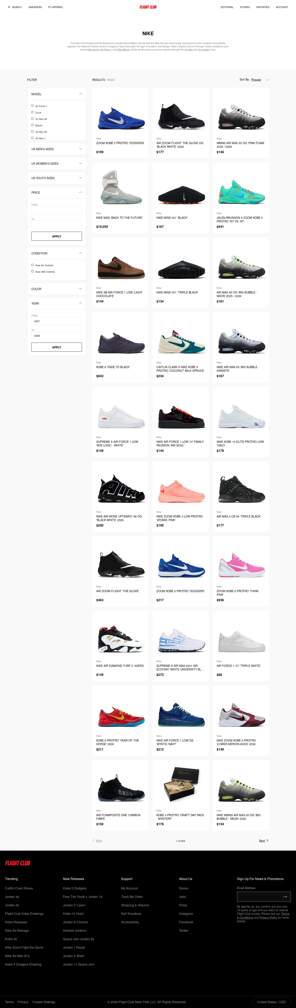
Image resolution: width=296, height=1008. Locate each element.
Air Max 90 (41, 119)
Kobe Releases (16, 922)
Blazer (38, 125)
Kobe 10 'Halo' (73, 913)
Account (282, 7)
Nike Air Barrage (17, 930)
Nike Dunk (93, 49)
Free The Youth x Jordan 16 (82, 896)
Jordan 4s (12, 896)
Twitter (183, 930)
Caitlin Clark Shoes (19, 888)
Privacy (23, 1002)
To (32, 219)
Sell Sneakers (131, 913)
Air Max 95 (41, 131)
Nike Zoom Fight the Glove (24, 947)
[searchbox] (17, 7)
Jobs (182, 896)
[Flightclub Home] (18, 864)
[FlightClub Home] (148, 7)
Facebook (186, 922)
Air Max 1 (40, 138)
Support (126, 878)
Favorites (262, 7)
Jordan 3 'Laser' (74, 905)
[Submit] (285, 897)
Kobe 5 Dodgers (74, 888)
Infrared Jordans (74, 930)
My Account (129, 888)
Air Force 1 (41, 106)
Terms (9, 1002)
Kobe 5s (11, 939)
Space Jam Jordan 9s (78, 939)
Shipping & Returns (135, 905)
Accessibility (130, 922)
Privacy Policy (268, 917)
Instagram (186, 913)
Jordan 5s (12, 905)
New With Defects (45, 271)
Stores (183, 888)
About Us (185, 878)
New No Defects (44, 265)
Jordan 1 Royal (74, 947)
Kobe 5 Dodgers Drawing (23, 964)
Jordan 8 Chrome (75, 922)
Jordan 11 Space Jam (78, 964)
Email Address (246, 888)
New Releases (73, 878)
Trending (11, 878)
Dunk (38, 112)
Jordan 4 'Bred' (73, 955)
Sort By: (245, 79)
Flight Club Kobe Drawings (24, 913)
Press (183, 905)
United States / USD (271, 1002)
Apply (56, 236)
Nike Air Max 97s (17, 955)
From (34, 204)
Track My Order (132, 896)
